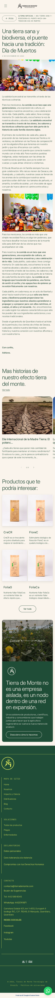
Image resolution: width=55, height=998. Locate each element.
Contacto (8, 808)
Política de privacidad (33, 985)
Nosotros (8, 789)
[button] (6, 6)
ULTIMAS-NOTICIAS (25, 16)
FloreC (33, 532)
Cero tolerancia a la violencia (18, 857)
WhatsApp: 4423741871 (15, 902)
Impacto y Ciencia (12, 794)
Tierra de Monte (24, 982)
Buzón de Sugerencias (15, 890)
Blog (6, 804)
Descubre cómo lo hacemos (24, 734)
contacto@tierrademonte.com (18, 886)
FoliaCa (34, 587)
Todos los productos (13, 825)
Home (6, 784)
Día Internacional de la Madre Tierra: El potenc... (26, 441)
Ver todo (6, 390)
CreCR (8, 532)
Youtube (8, 939)
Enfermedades (10, 835)
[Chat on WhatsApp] (48, 991)
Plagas (7, 830)
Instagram (8, 932)
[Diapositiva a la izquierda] (21, 467)
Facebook (8, 925)
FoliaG (8, 587)
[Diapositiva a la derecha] (34, 467)
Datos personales (12, 851)
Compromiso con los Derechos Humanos (24, 864)
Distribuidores (10, 799)
